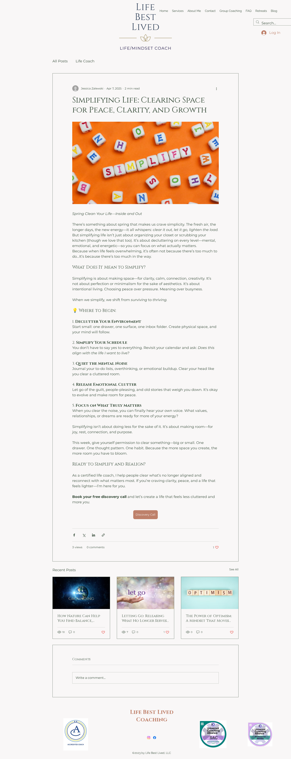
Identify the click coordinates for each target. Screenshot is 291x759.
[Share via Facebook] (74, 535)
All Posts (60, 61)
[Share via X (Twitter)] (84, 535)
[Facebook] (155, 738)
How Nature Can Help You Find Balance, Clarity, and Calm (78, 618)
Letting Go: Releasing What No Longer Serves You (144, 618)
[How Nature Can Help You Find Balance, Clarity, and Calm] (81, 593)
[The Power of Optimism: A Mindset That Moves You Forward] (209, 593)
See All (234, 569)
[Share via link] (103, 535)
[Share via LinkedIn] (93, 535)
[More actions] (216, 88)
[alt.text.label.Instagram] (149, 738)
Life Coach (85, 61)
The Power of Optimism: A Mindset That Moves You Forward (209, 618)
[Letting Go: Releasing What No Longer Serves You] (145, 593)
